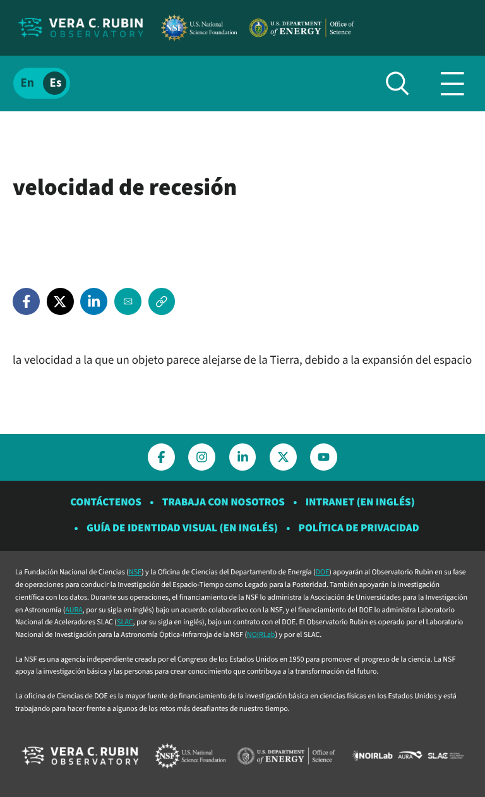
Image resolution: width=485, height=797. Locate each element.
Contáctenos (105, 502)
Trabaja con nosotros (223, 502)
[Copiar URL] (162, 301)
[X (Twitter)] (60, 301)
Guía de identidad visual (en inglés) (182, 528)
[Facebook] (26, 301)
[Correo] (127, 301)
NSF (135, 572)
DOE (323, 572)
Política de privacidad (359, 528)
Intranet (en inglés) (360, 502)
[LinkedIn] (93, 301)
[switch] (41, 83)
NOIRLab (261, 634)
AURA (73, 610)
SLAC (125, 622)
